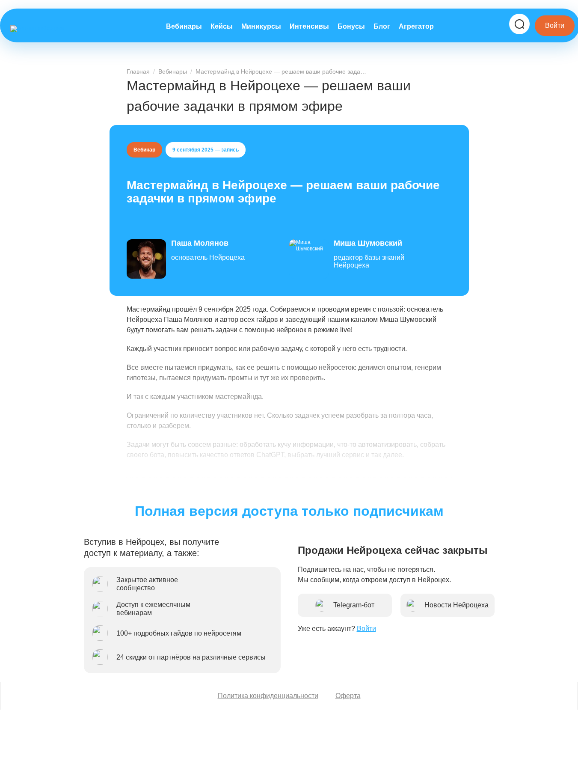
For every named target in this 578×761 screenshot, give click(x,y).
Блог (381, 26)
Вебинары (184, 26)
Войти (554, 25)
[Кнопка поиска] (519, 24)
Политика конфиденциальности (268, 695)
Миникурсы (261, 26)
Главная (138, 71)
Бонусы (351, 26)
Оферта (348, 695)
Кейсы (221, 26)
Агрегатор (416, 26)
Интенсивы (309, 26)
